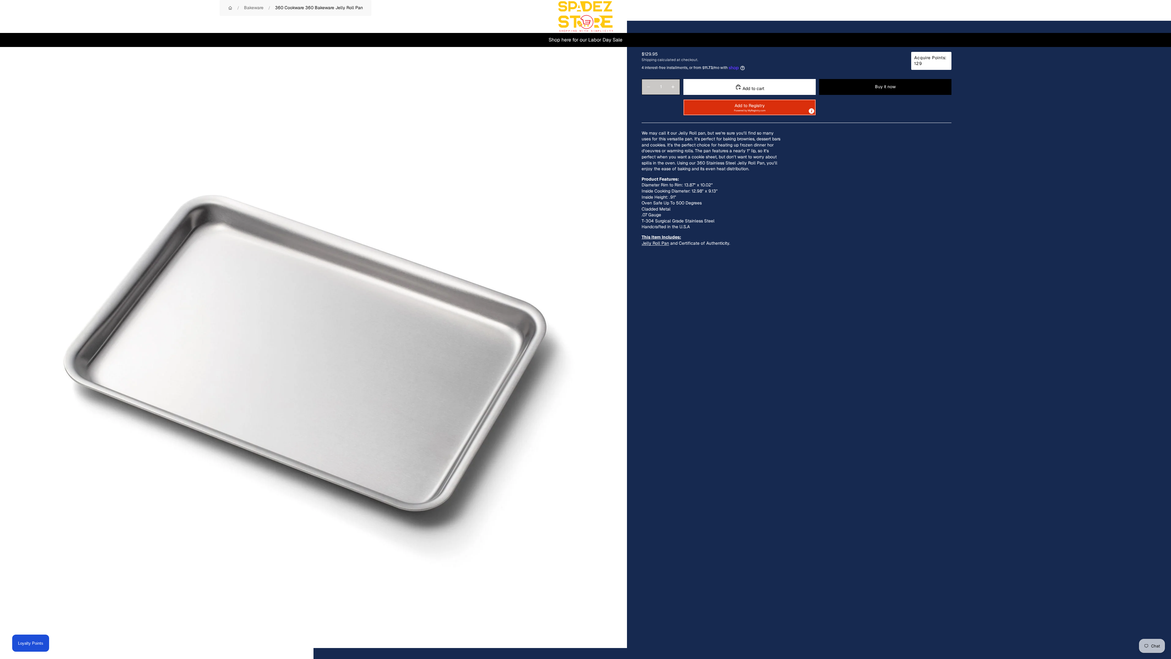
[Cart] (1152, 16)
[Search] (1126, 16)
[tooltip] (811, 111)
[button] (749, 107)
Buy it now (885, 86)
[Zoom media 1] (313, 334)
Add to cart (752, 88)
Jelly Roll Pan (655, 243)
